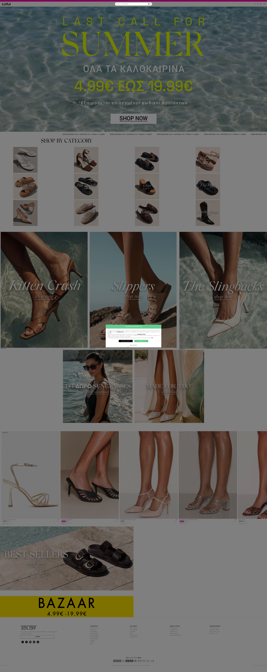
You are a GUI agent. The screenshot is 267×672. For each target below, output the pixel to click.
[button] (150, 4)
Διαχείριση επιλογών (133, 345)
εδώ (152, 337)
